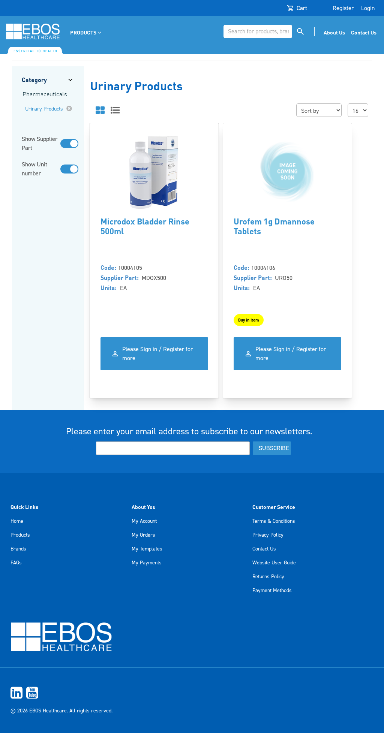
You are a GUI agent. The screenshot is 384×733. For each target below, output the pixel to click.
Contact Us (264, 549)
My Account (144, 521)
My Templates (147, 549)
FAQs (16, 562)
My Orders (143, 535)
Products (20, 535)
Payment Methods (272, 590)
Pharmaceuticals (44, 95)
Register (343, 8)
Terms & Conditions (273, 521)
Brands (18, 549)
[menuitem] (86, 32)
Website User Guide (274, 562)
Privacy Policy (268, 535)
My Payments (147, 562)
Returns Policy (268, 576)
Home (16, 521)
